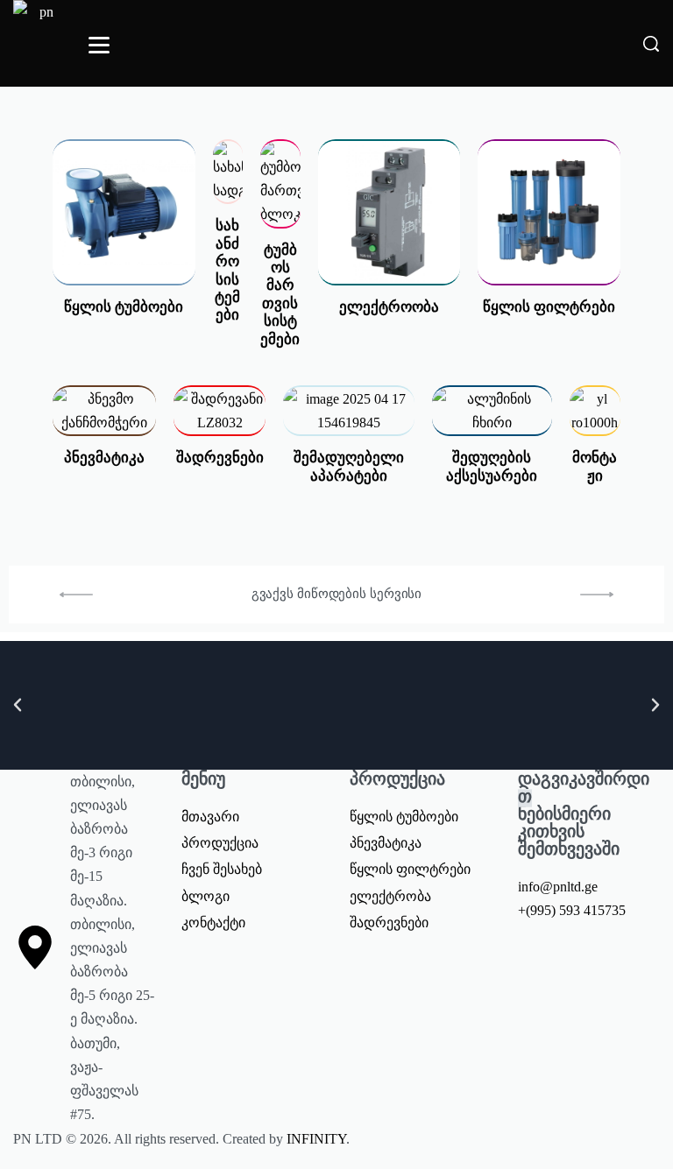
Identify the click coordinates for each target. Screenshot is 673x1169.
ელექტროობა (389, 307)
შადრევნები (220, 457)
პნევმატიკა (104, 457)
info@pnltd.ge (558, 886)
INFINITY (316, 1138)
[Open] (99, 45)
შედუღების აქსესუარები (491, 466)
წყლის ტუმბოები (123, 307)
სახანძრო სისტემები (227, 270)
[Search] (651, 44)
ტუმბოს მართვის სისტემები (280, 295)
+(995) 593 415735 (572, 910)
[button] (17, 705)
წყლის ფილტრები (549, 307)
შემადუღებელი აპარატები (349, 466)
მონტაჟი (594, 466)
